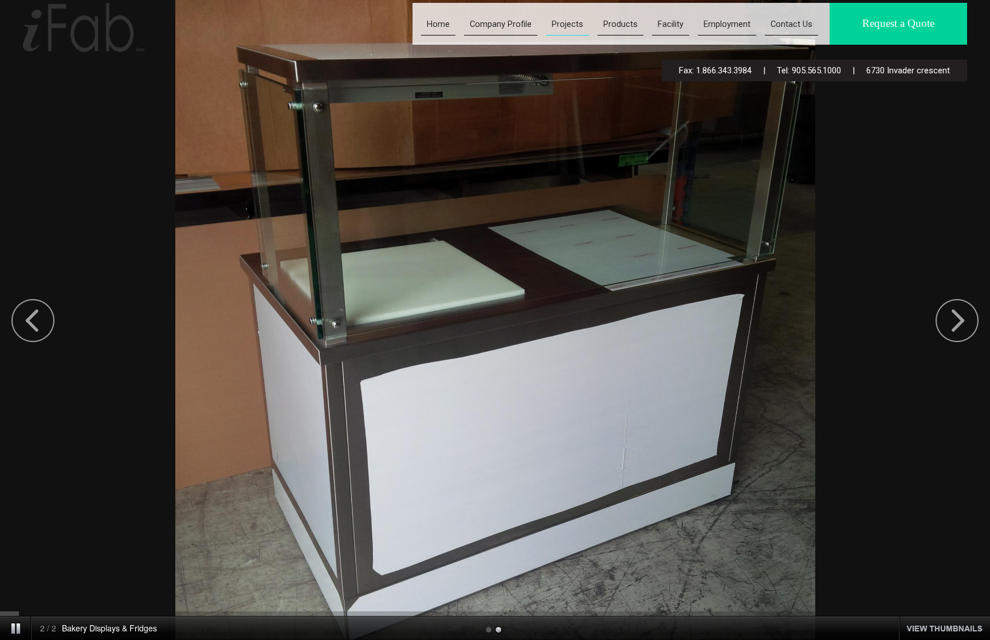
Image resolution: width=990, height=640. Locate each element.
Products (620, 24)
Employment (727, 24)
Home (438, 24)
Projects (567, 24)
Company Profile (501, 24)
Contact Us (791, 24)
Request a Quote (898, 23)
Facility (670, 24)
